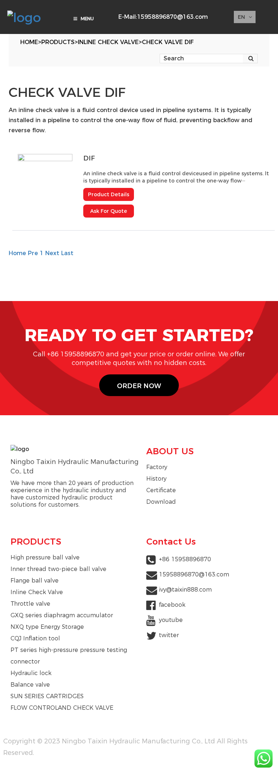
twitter (169, 635)
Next (52, 253)
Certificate (161, 490)
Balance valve (30, 684)
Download (161, 501)
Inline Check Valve (108, 42)
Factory (156, 467)
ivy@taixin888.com (185, 589)
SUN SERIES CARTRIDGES (47, 696)
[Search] (251, 58)
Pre (33, 253)
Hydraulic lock (30, 673)
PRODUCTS (58, 42)
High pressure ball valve (45, 557)
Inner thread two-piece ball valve (58, 569)
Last (67, 253)
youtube (171, 620)
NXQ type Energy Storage (47, 626)
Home (29, 42)
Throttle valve (30, 603)
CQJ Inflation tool (35, 638)
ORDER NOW (139, 386)
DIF (89, 158)
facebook (172, 604)
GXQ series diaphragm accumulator (61, 615)
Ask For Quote (108, 211)
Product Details (108, 194)
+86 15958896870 (185, 559)
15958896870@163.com (172, 16)
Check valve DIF (168, 42)
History (156, 478)
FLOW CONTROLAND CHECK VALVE (61, 707)
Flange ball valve (34, 580)
